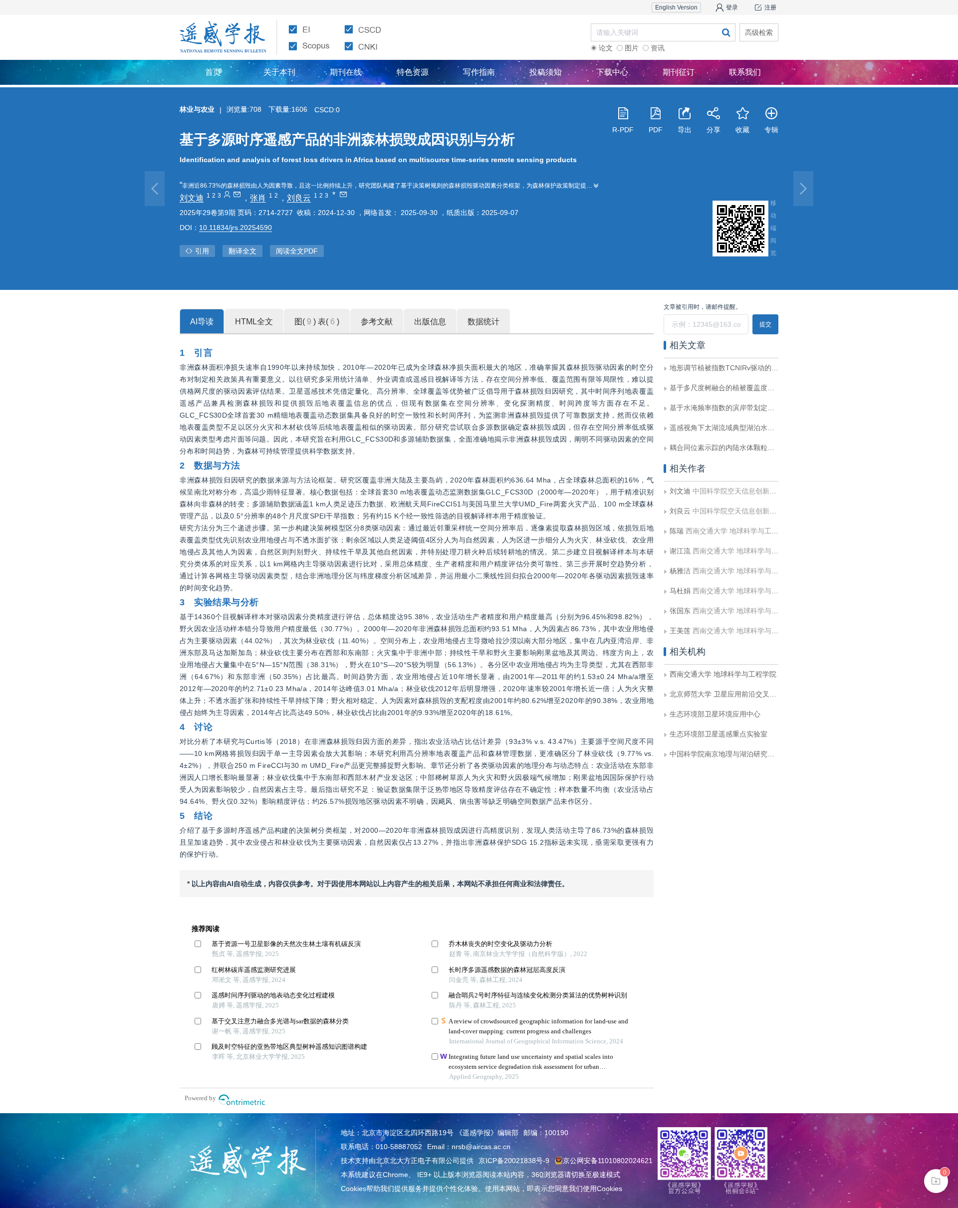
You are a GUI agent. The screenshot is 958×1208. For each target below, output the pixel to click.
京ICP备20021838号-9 (514, 1161)
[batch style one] (936, 1181)
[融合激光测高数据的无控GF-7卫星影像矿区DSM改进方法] (155, 188)
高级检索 (759, 32)
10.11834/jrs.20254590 (235, 228)
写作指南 (479, 72)
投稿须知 (545, 72)
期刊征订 (679, 72)
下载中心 (612, 72)
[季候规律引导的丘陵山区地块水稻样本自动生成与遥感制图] (803, 188)
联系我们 (745, 72)
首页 (213, 72)
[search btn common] (726, 32)
